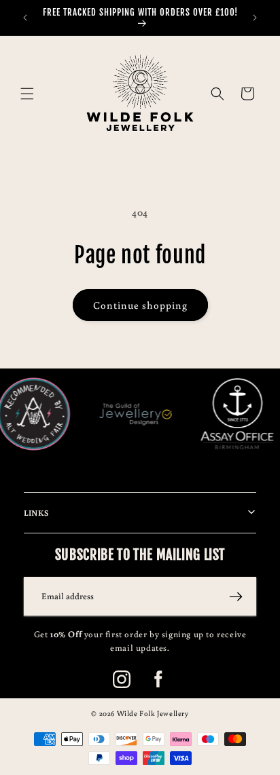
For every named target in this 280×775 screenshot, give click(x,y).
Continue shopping (140, 305)
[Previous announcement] (25, 18)
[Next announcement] (255, 18)
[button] (27, 94)
